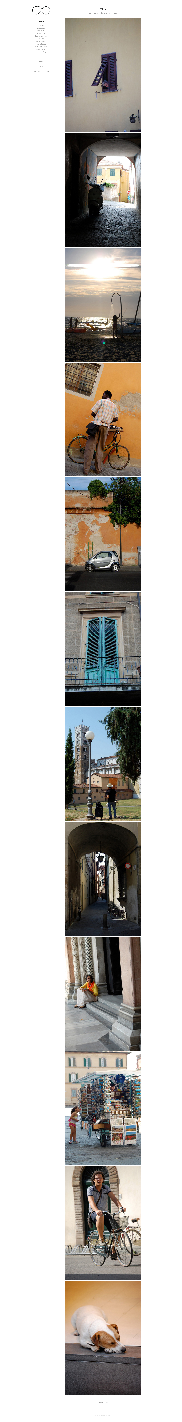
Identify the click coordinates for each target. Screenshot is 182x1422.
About (41, 67)
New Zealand (41, 31)
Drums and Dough (41, 52)
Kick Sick (41, 39)
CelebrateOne (41, 28)
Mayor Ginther (41, 44)
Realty (41, 61)
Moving (41, 22)
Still (41, 57)
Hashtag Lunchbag (41, 36)
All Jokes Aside (41, 33)
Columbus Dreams (41, 41)
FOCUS (41, 25)
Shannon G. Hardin (41, 47)
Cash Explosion (41, 49)
